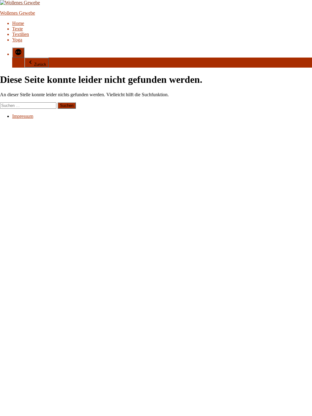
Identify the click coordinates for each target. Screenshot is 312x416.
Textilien (20, 34)
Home (18, 23)
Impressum (22, 116)
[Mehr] (18, 53)
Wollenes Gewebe (17, 13)
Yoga (17, 39)
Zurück (40, 64)
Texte (17, 28)
